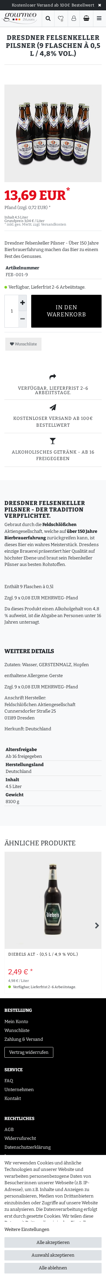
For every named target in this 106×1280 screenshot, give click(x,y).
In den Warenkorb (66, 311)
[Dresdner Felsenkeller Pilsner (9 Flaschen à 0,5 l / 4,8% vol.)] (53, 133)
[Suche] (48, 18)
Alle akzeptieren (53, 1242)
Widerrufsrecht (20, 1138)
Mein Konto (16, 1021)
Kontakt (12, 1098)
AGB (9, 1129)
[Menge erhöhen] (23, 303)
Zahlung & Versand (23, 1039)
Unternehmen (19, 1089)
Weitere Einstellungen (26, 1229)
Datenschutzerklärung (27, 1147)
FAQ (8, 1080)
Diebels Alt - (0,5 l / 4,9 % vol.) (43, 954)
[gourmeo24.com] (19, 18)
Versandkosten (53, 224)
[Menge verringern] (23, 319)
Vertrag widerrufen (29, 1052)
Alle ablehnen (53, 1268)
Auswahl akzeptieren (53, 1255)
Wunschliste (25, 344)
